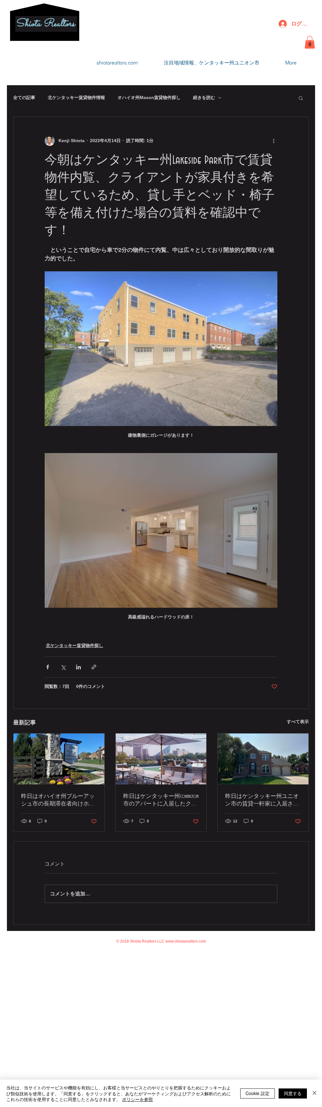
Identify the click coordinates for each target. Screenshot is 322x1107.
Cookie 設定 (257, 1093)
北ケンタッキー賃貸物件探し (74, 645)
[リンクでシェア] (94, 667)
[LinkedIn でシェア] (78, 667)
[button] (309, 42)
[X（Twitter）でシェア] (63, 667)
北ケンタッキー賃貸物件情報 (76, 97)
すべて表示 (298, 721)
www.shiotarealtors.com (185, 941)
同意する (293, 1093)
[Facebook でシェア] (48, 667)
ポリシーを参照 (137, 1099)
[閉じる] (314, 1093)
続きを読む (204, 97)
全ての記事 (24, 97)
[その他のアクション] (273, 141)
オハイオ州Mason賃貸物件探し (149, 97)
